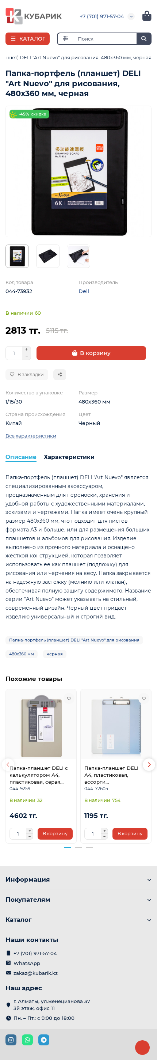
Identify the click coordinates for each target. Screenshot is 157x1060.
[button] (8, 764)
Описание (21, 457)
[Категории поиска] (65, 39)
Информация (27, 879)
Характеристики (69, 457)
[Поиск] (144, 39)
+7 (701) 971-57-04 (102, 16)
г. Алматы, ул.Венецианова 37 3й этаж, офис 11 (52, 1004)
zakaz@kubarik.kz (36, 973)
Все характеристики (30, 436)
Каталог (18, 919)
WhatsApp (27, 963)
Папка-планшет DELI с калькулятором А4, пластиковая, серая (38, 775)
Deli (83, 291)
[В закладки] (69, 698)
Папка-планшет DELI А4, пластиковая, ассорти (111, 775)
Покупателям (27, 899)
